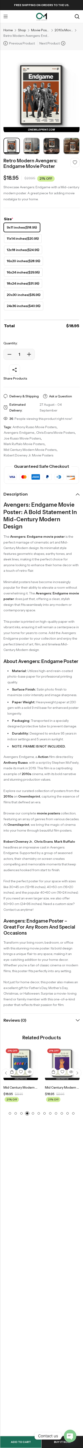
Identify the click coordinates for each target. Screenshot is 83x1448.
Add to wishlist (75, 162)
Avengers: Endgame (19, 432)
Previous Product (22, 43)
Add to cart (21, 1442)
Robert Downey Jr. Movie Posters (28, 455)
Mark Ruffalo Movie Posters (24, 444)
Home (8, 30)
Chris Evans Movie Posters (55, 432)
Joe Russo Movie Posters (22, 438)
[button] (6, 1073)
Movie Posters (40, 30)
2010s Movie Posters (64, 30)
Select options (12, 1071)
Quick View (29, 1071)
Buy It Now (62, 1442)
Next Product (49, 43)
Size (8, 219)
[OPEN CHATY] (70, 1436)
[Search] (77, 16)
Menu (5, 16)
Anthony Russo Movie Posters (34, 427)
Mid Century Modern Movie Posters (30, 450)
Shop (22, 30)
